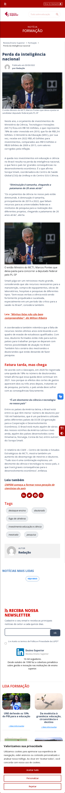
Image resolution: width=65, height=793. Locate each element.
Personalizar (32, 778)
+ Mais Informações (16, 726)
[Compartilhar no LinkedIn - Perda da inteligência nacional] (23, 495)
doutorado (39, 510)
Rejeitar (32, 786)
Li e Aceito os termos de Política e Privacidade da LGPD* (33, 641)
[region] (32, 767)
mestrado (13, 534)
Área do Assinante (52, 4)
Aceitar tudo (32, 770)
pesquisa (31, 534)
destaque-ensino (17, 510)
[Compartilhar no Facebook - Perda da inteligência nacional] (35, 495)
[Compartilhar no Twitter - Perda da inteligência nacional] (29, 495)
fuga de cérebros (17, 518)
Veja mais (32, 578)
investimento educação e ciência (24, 526)
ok (55, 632)
